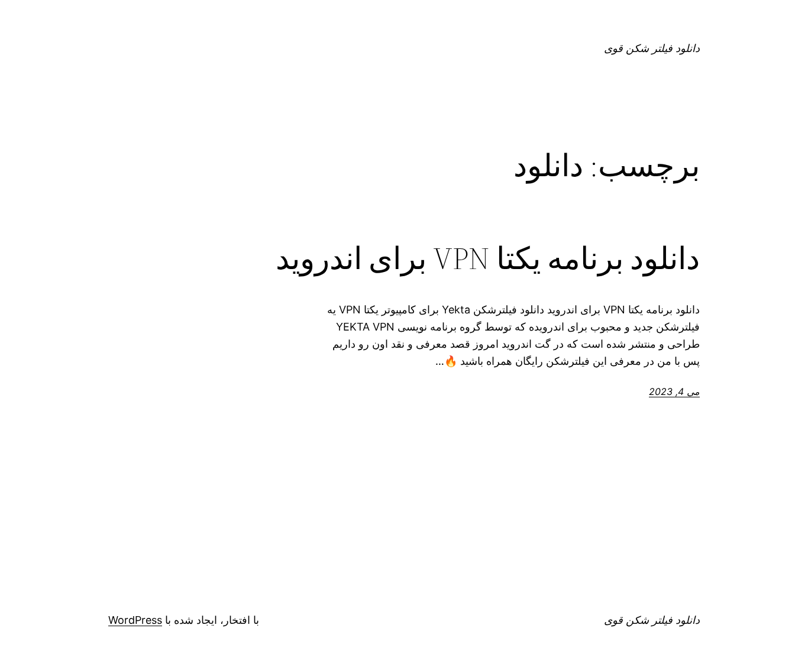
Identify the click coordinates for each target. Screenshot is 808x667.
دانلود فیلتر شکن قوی (652, 48)
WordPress (135, 620)
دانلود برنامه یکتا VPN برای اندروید (488, 258)
